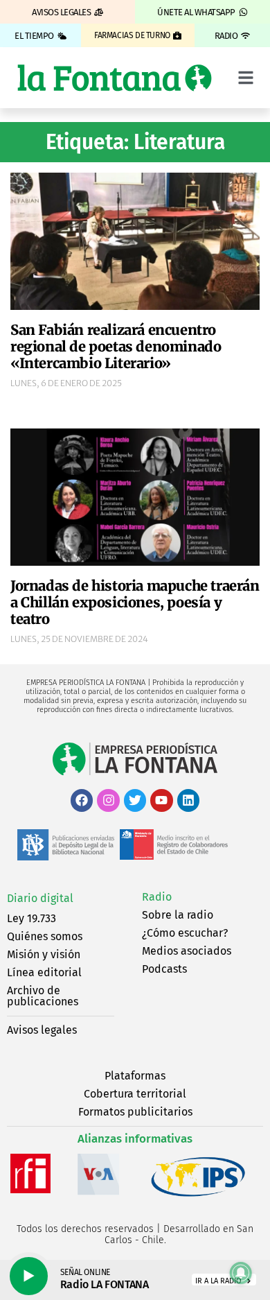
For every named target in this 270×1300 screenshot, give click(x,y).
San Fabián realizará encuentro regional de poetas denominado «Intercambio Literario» (115, 346)
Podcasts (164, 969)
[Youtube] (161, 800)
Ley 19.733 (31, 918)
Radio (157, 896)
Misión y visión (43, 954)
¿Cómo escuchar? (185, 932)
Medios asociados (186, 950)
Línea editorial (44, 972)
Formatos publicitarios (135, 1111)
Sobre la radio (177, 914)
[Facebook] (82, 800)
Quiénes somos (44, 936)
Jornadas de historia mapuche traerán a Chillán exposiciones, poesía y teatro (135, 602)
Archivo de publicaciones (42, 996)
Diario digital (40, 898)
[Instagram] (108, 800)
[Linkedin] (188, 800)
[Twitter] (135, 800)
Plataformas (135, 1075)
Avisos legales (42, 1030)
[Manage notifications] (241, 1273)
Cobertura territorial (135, 1093)
